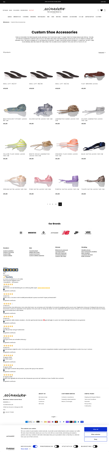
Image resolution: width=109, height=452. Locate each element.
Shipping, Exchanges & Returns (92, 397)
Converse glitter (60, 251)
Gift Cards (41, 403)
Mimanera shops (43, 397)
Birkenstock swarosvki (61, 250)
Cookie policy (88, 406)
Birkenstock (17, 17)
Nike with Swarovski (60, 253)
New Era (58, 17)
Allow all (95, 429)
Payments (87, 401)
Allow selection (95, 434)
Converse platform (60, 255)
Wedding (65, 17)
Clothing (98, 17)
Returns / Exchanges (67, 401)
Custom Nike (7, 254)
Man (10, 10)
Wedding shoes (85, 250)
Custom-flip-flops (60, 256)
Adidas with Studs (34, 252)
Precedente (7, 282)
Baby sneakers (85, 253)
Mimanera (33, 17)
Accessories (73, 17)
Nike (48, 17)
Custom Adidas (7, 255)
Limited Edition (89, 17)
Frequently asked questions (69, 399)
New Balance (41, 17)
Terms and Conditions (90, 399)
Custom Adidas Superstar (36, 255)
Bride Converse (85, 256)
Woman (5, 10)
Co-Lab (81, 17)
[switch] (56, 446)
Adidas (10, 17)
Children (16, 10)
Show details (24, 449)
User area (103, 1)
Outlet (31, 10)
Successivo (15, 282)
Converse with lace (87, 255)
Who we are (42, 399)
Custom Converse (8, 252)
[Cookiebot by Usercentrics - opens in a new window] (10, 449)
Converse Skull (33, 251)
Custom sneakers (8, 251)
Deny (95, 439)
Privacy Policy (88, 403)
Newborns (24, 10)
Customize (41, 401)
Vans (52, 17)
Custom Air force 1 (34, 254)
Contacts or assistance (68, 397)
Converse (25, 17)
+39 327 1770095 (9, 412)
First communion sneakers (89, 251)
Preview (15, 79)
